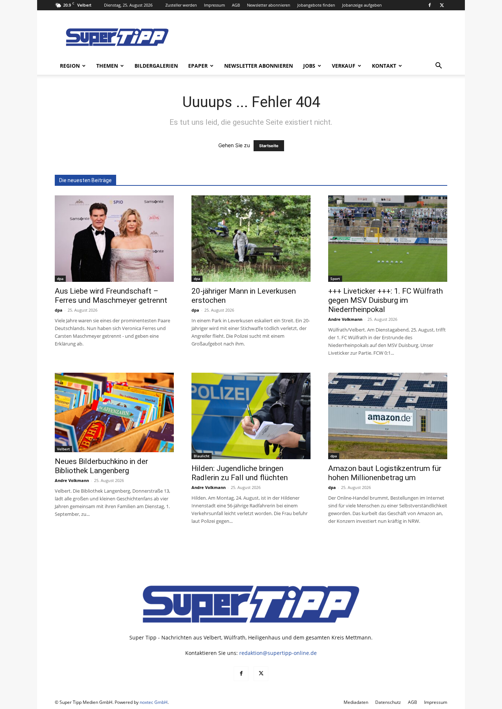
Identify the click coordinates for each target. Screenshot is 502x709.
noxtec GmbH (154, 702)
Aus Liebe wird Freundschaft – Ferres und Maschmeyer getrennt (111, 296)
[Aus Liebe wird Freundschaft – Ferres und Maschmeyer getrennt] (114, 238)
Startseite (269, 145)
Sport (335, 278)
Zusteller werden (181, 5)
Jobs (309, 65)
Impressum (214, 5)
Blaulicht (201, 455)
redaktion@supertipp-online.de (278, 652)
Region (70, 65)
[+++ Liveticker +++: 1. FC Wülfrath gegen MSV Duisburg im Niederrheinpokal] (387, 238)
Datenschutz (388, 702)
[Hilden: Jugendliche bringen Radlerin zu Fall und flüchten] (251, 416)
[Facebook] (429, 5)
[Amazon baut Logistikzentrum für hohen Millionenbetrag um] (387, 416)
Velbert (63, 448)
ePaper (198, 65)
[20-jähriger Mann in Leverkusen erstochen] (251, 238)
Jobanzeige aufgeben (362, 5)
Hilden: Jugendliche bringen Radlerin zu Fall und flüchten (239, 473)
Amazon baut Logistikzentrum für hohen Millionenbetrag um (384, 473)
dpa (60, 278)
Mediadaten (356, 702)
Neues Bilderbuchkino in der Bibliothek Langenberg (101, 466)
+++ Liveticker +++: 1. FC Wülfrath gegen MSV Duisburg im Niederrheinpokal (385, 300)
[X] (441, 5)
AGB (236, 5)
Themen (107, 65)
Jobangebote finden (316, 5)
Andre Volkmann (345, 319)
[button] (438, 66)
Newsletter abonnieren (268, 5)
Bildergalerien (156, 65)
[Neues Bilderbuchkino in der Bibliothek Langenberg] (114, 412)
